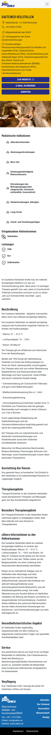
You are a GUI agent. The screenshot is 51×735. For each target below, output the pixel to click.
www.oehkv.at (16, 723)
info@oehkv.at (15, 720)
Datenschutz (32, 731)
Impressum (18, 731)
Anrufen (25, 92)
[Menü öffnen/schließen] (47, 4)
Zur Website (24, 79)
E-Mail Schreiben (25, 85)
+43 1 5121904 (13, 717)
